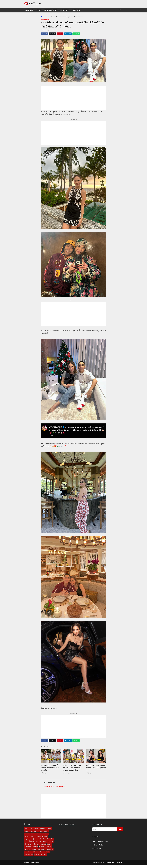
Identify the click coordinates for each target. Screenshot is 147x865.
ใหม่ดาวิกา (36, 854)
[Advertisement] (73, 98)
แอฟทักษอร (40, 852)
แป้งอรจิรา (41, 846)
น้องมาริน (33, 833)
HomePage (29, 10)
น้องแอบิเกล (45, 833)
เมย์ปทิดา (43, 844)
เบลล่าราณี (50, 841)
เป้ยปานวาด (36, 844)
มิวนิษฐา (48, 839)
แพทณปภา (48, 846)
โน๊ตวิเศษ (47, 852)
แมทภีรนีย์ (27, 852)
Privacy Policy (98, 845)
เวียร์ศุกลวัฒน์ (28, 846)
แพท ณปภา (27, 849)
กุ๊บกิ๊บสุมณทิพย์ (28, 828)
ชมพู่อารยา (42, 828)
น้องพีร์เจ (27, 833)
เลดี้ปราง (49, 844)
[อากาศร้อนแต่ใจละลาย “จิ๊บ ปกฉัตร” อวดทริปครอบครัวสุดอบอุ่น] (51, 757)
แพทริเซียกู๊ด (41, 849)
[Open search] (120, 10)
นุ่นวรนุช (41, 831)
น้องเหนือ (39, 833)
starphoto (76, 10)
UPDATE (39, 10)
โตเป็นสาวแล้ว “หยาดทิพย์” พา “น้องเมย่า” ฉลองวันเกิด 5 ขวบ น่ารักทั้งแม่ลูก (72, 767)
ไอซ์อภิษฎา (43, 854)
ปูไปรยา (34, 839)
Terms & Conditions (100, 841)
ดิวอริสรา (49, 828)
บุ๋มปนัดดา (38, 836)
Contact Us (96, 848)
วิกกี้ (52, 839)
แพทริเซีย (34, 849)
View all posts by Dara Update (54, 786)
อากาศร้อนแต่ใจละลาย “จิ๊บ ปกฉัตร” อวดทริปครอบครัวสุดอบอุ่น (50, 767)
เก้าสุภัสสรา (38, 841)
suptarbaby (64, 10)
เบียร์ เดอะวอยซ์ (28, 844)
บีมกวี (32, 836)
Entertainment (50, 10)
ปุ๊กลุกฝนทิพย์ (28, 839)
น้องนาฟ (46, 831)
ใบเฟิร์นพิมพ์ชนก (29, 854)
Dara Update (52, 30)
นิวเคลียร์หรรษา (33, 831)
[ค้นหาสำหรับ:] (107, 829)
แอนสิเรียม (33, 852)
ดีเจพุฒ (26, 831)
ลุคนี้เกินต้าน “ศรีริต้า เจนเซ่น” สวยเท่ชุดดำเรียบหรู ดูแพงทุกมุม (96, 767)
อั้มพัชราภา (31, 841)
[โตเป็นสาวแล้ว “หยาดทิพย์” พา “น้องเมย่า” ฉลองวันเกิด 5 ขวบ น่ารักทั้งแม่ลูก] (73, 757)
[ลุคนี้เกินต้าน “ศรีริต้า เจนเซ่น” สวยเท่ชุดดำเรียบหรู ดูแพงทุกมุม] (96, 757)
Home (42, 17)
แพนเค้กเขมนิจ (49, 849)
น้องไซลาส (27, 836)
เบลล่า (44, 841)
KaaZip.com (36, 862)
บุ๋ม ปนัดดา (44, 836)
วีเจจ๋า (26, 841)
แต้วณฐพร (35, 846)
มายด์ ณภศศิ (41, 839)
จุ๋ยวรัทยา (36, 828)
